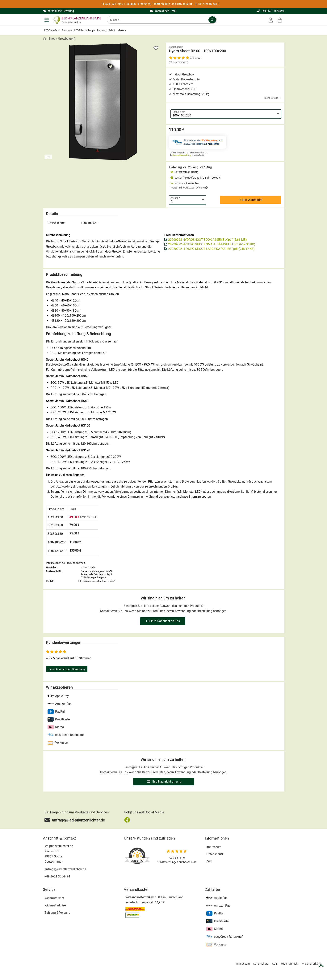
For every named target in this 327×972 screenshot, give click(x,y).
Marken (122, 30)
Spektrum (67, 30)
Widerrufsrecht (54, 898)
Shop (52, 38)
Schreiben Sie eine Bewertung (66, 668)
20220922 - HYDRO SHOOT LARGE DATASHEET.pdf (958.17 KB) (211, 249)
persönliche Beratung (60, 11)
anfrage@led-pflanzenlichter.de (65, 869)
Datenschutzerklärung (182, 155)
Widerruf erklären (55, 905)
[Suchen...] (212, 19)
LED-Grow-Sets (51, 30)
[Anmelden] (270, 19)
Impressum (213, 847)
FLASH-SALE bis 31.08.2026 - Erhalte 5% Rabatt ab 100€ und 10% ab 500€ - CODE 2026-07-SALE (160, 4)
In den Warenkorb (250, 199)
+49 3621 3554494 (272, 11)
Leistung (101, 30)
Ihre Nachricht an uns (165, 621)
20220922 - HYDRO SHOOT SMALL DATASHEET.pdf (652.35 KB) (211, 244)
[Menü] (47, 19)
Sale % (112, 30)
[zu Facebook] (128, 820)
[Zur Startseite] (76, 20)
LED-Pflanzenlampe (84, 30)
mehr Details (271, 97)
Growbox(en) (66, 38)
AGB (209, 861)
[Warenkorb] (279, 19)
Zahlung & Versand (57, 912)
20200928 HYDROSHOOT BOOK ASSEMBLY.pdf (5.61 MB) (207, 239)
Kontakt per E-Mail (165, 11)
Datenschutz (214, 854)
